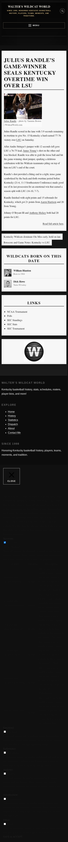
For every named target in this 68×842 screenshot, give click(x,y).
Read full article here (53, 223)
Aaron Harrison (48, 202)
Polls (9, 315)
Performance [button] (9, 748)
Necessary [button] (8, 538)
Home (11, 411)
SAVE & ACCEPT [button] (12, 836)
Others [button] (6, 820)
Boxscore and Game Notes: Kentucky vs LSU (27, 242)
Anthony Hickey (37, 212)
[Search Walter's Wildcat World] (62, 10)
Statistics (13, 420)
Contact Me (14, 432)
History (12, 415)
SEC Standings (14, 320)
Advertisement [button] (10, 794)
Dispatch (13, 424)
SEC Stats (12, 324)
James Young (29, 150)
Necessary (12, 542)
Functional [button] (8, 727)
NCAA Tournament (17, 311)
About (11, 428)
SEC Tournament (16, 328)
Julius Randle (10, 120)
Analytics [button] (8, 769)
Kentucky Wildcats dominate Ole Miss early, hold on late (32, 236)
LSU (18, 139)
